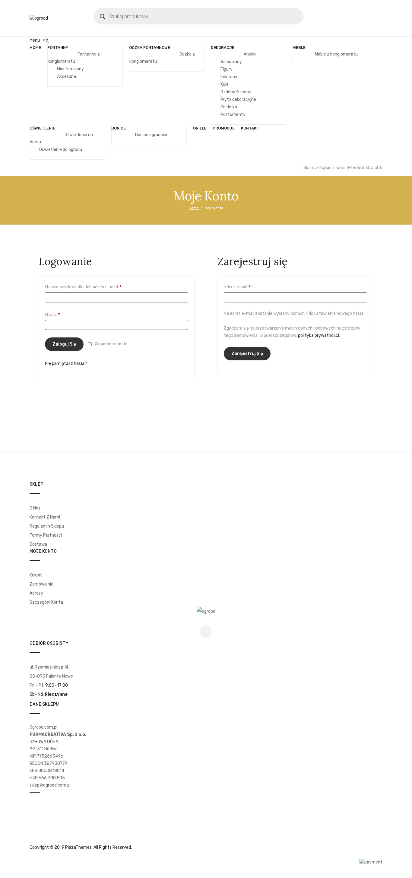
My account (370, 18)
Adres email (248, 286)
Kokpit (36, 575)
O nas (35, 508)
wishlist (384, 18)
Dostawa (38, 544)
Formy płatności (46, 535)
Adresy (36, 593)
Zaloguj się (64, 344)
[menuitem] (35, 47)
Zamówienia (41, 584)
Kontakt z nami (45, 517)
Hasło (63, 314)
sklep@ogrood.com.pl (50, 785)
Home (194, 208)
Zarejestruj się (247, 353)
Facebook (206, 631)
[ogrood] (39, 18)
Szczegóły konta (46, 602)
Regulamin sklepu (47, 526)
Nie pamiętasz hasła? (66, 363)
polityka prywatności (318, 335)
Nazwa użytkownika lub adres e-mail (94, 286)
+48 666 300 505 (47, 778)
